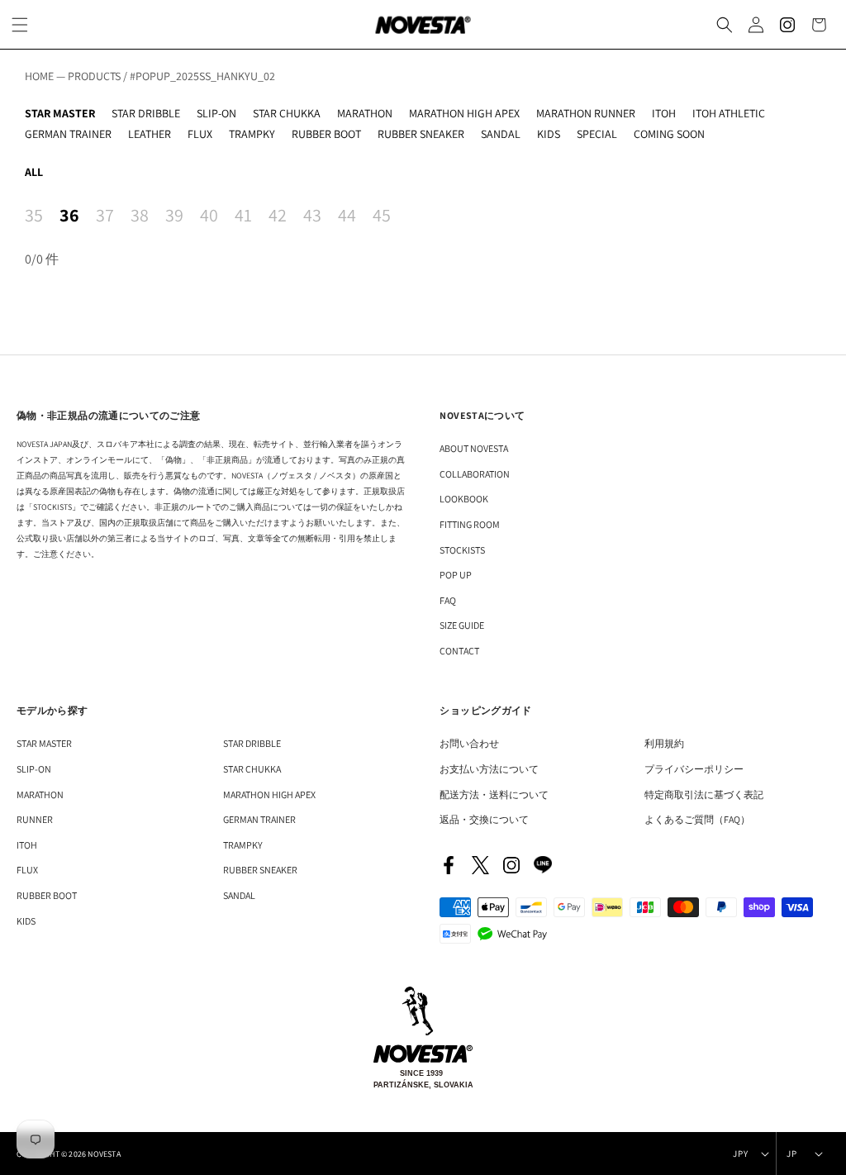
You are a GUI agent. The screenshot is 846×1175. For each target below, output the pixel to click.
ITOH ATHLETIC (728, 113)
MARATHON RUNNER (585, 113)
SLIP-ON (216, 113)
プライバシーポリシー (694, 769)
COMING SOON (669, 133)
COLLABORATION (475, 474)
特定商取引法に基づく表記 (703, 794)
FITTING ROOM (470, 524)
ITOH (664, 113)
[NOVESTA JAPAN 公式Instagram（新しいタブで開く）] (511, 865)
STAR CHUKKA (287, 113)
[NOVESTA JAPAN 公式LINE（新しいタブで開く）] (543, 865)
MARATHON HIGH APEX (464, 113)
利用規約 (664, 743)
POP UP (456, 574)
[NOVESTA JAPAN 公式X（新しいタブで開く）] (480, 865)
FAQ (448, 600)
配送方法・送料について (494, 794)
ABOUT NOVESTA (474, 448)
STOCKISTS (462, 550)
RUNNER (35, 819)
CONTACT (459, 651)
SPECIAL (597, 133)
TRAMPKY (252, 133)
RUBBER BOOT (326, 133)
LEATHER (149, 133)
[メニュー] (20, 25)
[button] (724, 25)
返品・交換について (484, 819)
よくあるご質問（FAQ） (697, 819)
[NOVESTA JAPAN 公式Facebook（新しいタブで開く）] (449, 865)
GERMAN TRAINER (68, 133)
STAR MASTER (60, 113)
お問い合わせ (469, 743)
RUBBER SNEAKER (421, 133)
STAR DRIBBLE (146, 113)
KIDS (548, 133)
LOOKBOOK (464, 498)
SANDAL (500, 133)
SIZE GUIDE (462, 625)
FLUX (200, 133)
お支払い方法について (489, 769)
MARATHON (364, 113)
